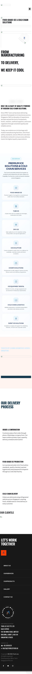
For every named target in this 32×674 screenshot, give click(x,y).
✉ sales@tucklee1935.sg (9, 648)
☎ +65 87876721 (6, 645)
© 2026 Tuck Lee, (13, 654)
